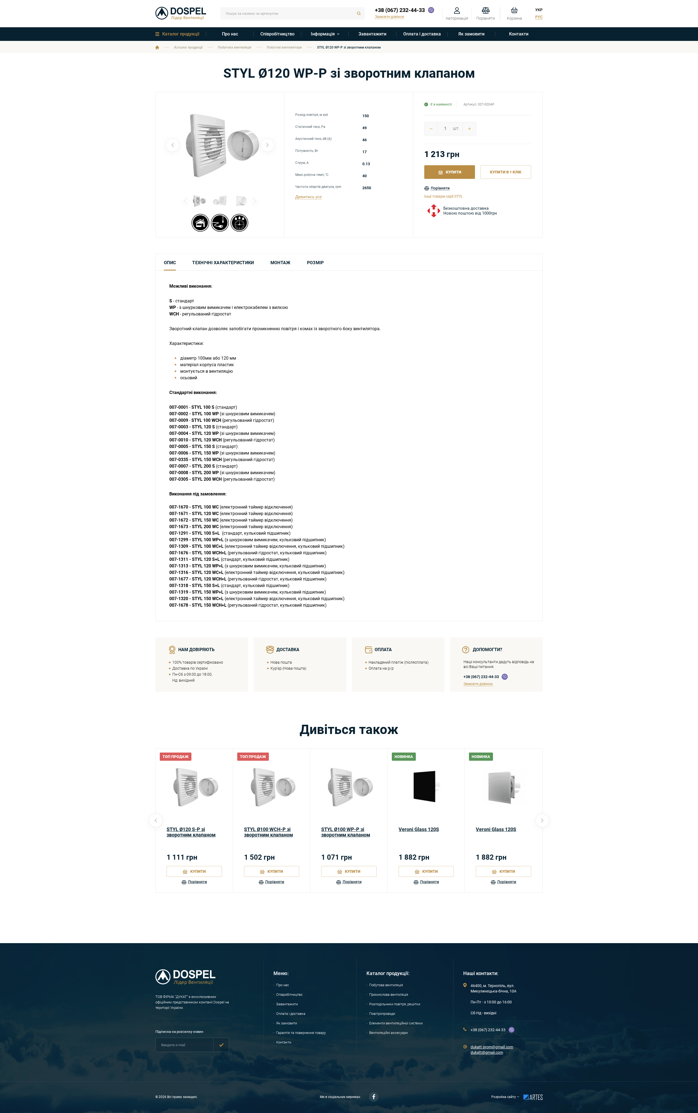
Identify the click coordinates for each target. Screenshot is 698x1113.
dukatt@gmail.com (487, 1052)
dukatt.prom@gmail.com (492, 1047)
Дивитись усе (308, 196)
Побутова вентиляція (234, 47)
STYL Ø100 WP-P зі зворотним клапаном (345, 832)
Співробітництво (277, 34)
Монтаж (280, 262)
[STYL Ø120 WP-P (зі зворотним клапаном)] (220, 145)
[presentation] (172, 145)
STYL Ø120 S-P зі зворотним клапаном (191, 832)
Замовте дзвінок (478, 684)
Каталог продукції (180, 34)
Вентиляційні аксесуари (388, 1033)
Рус (539, 17)
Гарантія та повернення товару (301, 1033)
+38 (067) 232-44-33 (400, 10)
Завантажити (372, 34)
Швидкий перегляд (194, 787)
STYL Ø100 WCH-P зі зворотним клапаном (268, 832)
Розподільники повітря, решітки (394, 1004)
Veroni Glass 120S (419, 829)
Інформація (323, 34)
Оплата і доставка (422, 34)
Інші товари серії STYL (443, 196)
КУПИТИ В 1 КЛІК (505, 172)
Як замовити (471, 34)
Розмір (315, 262)
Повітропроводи (382, 1014)
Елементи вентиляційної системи (396, 1023)
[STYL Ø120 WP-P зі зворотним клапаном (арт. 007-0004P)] (220, 200)
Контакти (518, 34)
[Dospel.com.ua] (185, 983)
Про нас (230, 34)
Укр (539, 10)
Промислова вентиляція (388, 994)
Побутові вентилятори (284, 47)
